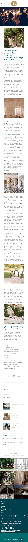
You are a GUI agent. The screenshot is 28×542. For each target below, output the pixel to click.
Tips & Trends (6, 397)
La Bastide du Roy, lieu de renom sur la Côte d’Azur (18, 406)
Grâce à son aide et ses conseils (13, 204)
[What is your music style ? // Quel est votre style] (7, 464)
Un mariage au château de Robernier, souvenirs (18, 415)
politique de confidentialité (12, 539)
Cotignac (7, 359)
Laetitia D (10, 134)
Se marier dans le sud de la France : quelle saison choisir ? (18, 425)
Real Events (6, 394)
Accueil (2, 503)
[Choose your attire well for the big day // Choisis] (21, 478)
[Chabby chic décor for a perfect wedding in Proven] (7, 492)
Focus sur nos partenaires (10, 392)
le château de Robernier (13, 138)
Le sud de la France (9, 123)
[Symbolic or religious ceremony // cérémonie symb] (7, 478)
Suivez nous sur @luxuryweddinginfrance (14, 455)
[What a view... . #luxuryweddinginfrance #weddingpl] (21, 464)
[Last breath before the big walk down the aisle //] (21, 492)
